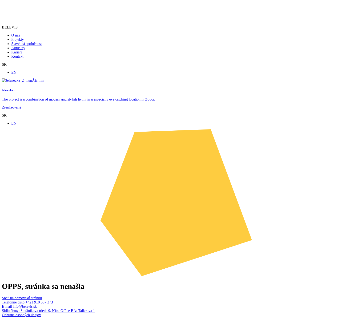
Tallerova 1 (77, 311)
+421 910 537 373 (27, 302)
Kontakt (17, 56)
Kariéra (16, 52)
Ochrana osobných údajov (21, 315)
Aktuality (18, 48)
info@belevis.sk (19, 306)
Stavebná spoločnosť (26, 44)
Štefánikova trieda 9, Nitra (31, 311)
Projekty (17, 39)
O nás (15, 35)
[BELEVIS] (18, 19)
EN (13, 72)
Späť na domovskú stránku (22, 298)
